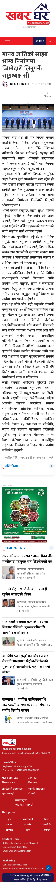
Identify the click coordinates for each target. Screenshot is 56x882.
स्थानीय (28, 824)
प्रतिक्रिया (11, 466)
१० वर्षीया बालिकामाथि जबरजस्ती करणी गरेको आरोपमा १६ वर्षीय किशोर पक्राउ (27, 705)
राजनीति (47, 824)
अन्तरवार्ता (28, 819)
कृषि (28, 830)
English (40, 41)
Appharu (42, 879)
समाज (9, 824)
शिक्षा (46, 819)
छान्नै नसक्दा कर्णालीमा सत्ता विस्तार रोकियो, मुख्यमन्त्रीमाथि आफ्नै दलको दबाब (25, 627)
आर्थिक (9, 830)
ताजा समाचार (15, 548)
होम (9, 819)
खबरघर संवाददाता (19, 83)
